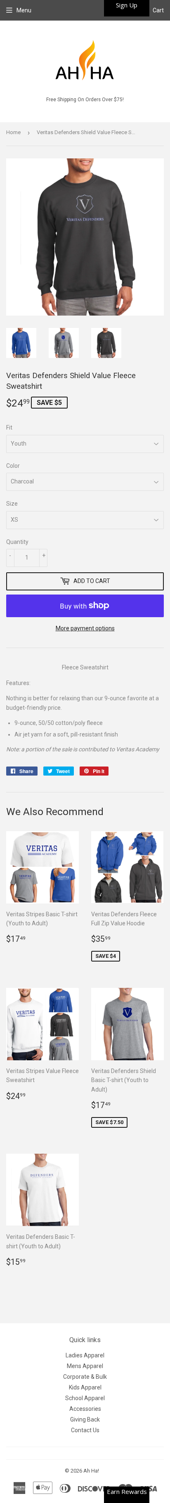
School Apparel (85, 1398)
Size (12, 503)
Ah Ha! (91, 1471)
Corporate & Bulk (85, 1376)
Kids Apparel (85, 1387)
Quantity (17, 542)
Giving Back (85, 1419)
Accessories (85, 1408)
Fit (9, 427)
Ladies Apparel (85, 1355)
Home (13, 132)
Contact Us (85, 1430)
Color (13, 465)
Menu (24, 10)
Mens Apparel (85, 1366)
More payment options (85, 628)
